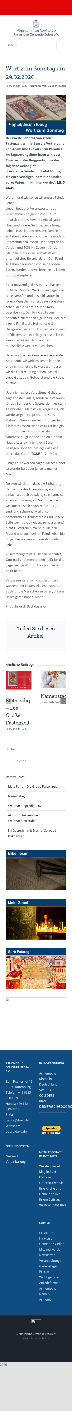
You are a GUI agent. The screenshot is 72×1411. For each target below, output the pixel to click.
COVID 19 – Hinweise (47, 1236)
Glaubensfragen (57, 85)
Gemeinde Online (51, 1244)
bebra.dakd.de (16, 1131)
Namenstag (54, 696)
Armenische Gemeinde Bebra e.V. (37, 1334)
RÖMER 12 (39, 454)
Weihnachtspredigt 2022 (25, 806)
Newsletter (47, 1255)
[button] (9, 701)
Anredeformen (49, 1283)
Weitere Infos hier (52, 1205)
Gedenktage (48, 1266)
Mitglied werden (50, 1249)
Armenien (46, 1299)
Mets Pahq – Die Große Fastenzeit (32, 786)
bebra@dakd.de (17, 1120)
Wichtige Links (49, 1277)
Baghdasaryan (38, 85)
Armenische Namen (47, 1291)
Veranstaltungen (51, 1260)
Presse (44, 1271)
